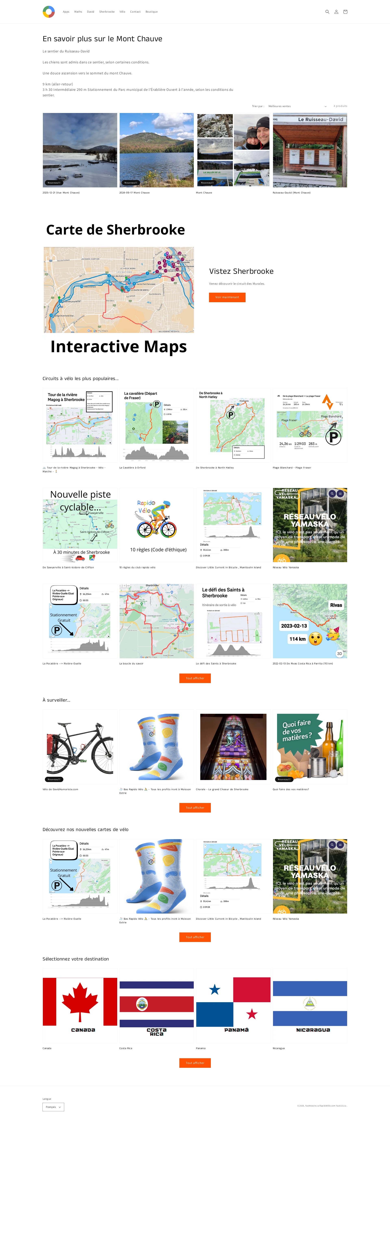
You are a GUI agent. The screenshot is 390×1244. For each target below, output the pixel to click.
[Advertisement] (122, 1183)
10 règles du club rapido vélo (137, 567)
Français (51, 1107)
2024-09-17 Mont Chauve (134, 193)
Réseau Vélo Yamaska (286, 567)
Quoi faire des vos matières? (291, 789)
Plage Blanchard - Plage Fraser (292, 468)
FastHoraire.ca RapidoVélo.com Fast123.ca (325, 1105)
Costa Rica (125, 1048)
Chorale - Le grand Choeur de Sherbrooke (222, 789)
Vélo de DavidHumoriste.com (60, 789)
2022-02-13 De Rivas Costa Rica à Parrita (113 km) (303, 664)
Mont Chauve (204, 193)
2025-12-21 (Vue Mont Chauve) (61, 193)
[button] (327, 11)
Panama (201, 1048)
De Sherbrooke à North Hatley (215, 468)
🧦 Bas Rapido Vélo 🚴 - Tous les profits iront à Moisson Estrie (155, 791)
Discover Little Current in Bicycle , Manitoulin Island (228, 567)
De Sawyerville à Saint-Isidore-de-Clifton (68, 567)
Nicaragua (279, 1048)
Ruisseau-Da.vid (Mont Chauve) (292, 193)
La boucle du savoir (131, 664)
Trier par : (258, 106)
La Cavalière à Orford (132, 468)
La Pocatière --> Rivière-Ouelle (62, 664)
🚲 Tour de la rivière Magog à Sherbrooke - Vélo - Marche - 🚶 (74, 469)
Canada (47, 1048)
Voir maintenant (227, 297)
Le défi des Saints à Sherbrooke (216, 664)
